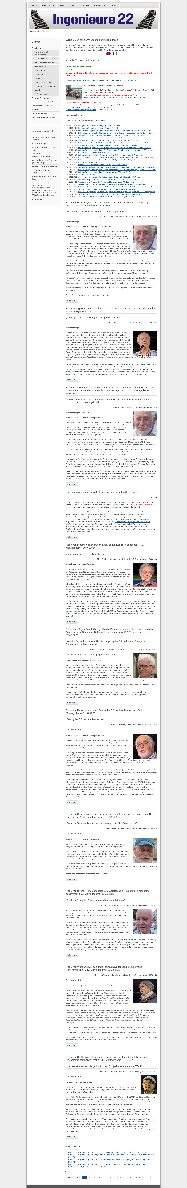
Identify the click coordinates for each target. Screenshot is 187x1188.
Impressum (84, 5)
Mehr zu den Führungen (93, 97)
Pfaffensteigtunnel (41, 94)
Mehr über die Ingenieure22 (114, 50)
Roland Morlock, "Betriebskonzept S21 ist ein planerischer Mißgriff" (102, 165)
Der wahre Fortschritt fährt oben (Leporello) (43, 138)
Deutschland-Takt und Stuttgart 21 (78, 107)
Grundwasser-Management (44, 62)
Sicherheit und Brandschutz (44, 58)
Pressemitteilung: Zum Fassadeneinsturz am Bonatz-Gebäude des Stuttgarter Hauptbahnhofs (112, 184)
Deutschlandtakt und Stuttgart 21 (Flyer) (44, 171)
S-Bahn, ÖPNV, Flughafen (44, 82)
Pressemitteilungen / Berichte (43, 102)
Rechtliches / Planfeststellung (45, 86)
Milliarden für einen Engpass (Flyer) (45, 166)
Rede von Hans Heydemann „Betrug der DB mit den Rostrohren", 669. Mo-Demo (107, 145)
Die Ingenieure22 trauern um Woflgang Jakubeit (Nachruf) (99, 126)
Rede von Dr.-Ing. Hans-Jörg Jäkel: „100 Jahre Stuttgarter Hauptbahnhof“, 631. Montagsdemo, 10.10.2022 (107, 1152)
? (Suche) (113, 5)
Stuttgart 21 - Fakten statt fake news (43, 149)
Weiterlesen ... (72, 301)
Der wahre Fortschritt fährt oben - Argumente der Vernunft (87, 105)
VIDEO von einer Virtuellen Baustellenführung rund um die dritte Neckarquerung (107, 189)
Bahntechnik (39, 74)
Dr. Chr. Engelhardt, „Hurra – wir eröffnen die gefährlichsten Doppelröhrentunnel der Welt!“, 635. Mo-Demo (116, 157)
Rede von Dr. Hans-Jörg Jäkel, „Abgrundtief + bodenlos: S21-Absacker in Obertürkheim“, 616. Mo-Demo (116, 167)
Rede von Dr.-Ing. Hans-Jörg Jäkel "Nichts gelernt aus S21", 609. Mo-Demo (105, 172)
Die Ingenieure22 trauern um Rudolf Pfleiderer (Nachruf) (98, 128)
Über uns (34, 5)
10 (131, 1177)
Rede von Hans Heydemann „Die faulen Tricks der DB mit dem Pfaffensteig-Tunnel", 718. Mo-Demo (114, 131)
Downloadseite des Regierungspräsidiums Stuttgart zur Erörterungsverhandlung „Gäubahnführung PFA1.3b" (107, 80)
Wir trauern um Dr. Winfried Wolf (89, 152)
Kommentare (36, 110)
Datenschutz (99, 5)
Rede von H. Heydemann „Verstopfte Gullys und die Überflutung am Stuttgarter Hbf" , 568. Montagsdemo (116, 192)
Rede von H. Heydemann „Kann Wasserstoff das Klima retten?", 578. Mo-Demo (107, 180)
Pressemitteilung (111, 507)
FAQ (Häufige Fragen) (40, 113)
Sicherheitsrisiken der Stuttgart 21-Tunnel (81, 110)
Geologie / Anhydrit (41, 66)
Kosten (37, 78)
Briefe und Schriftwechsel (41, 98)
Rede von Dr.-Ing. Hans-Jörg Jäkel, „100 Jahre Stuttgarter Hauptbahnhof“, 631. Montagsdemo (112, 160)
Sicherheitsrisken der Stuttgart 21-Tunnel (44, 178)
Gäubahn (37, 90)
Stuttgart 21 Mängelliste (40, 144)
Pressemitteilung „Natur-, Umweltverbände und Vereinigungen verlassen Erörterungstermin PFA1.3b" (114, 194)
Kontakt (62, 5)
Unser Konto (48, 5)
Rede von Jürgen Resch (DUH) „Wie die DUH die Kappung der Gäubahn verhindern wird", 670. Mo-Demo (116, 143)
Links (72, 5)
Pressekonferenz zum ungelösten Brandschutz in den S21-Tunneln (102, 138)
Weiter (138, 1177)
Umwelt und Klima (41, 70)
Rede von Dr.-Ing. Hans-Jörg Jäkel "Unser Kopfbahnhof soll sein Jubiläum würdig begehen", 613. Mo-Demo (117, 170)
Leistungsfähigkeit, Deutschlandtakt (41, 53)
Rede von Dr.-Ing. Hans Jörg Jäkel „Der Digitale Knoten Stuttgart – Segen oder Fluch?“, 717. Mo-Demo (115, 133)
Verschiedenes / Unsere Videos (43, 117)
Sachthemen (36, 48)
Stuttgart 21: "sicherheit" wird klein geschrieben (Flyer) (44, 161)
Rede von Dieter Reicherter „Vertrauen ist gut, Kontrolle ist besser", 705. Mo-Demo (108, 140)
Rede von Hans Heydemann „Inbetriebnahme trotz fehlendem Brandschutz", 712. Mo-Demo (111, 135)
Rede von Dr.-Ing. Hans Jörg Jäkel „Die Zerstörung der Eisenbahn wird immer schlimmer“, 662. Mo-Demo (116, 150)
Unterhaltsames (38, 199)
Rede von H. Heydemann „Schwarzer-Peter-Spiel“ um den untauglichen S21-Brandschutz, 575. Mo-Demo (116, 187)
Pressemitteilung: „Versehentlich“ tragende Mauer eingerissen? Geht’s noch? (106, 182)
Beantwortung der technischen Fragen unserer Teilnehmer (126, 97)
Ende (147, 1177)
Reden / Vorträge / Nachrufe (42, 106)
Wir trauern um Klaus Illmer (88, 162)
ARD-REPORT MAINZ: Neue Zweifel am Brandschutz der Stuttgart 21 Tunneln (106, 197)
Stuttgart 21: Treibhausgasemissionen (41, 155)
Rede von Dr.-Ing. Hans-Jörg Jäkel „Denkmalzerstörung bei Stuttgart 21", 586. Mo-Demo (109, 177)
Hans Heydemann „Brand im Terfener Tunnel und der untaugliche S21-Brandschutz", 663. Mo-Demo (114, 148)
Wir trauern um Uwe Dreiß (86, 175)
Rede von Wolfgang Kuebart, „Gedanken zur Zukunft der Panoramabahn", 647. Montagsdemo (112, 155)
